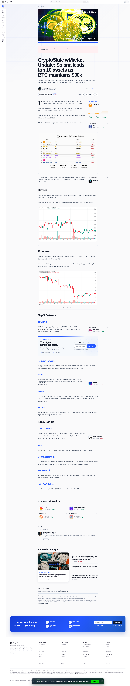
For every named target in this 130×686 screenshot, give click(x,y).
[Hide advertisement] (102, 681)
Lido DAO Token (46, 484)
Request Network (46, 361)
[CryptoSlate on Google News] (16, 649)
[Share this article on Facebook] (86, 94)
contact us (60, 50)
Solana (41, 407)
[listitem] (40, 526)
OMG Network (45, 428)
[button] (3, 40)
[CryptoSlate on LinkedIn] (27, 649)
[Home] (38, 7)
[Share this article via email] (96, 94)
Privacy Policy (46, 670)
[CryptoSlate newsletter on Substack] (19, 649)
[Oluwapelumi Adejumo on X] (43, 539)
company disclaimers (43, 603)
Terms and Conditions (36, 670)
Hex (40, 445)
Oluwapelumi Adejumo (50, 88)
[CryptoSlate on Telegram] (23, 649)
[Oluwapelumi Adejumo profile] (40, 534)
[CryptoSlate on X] (12, 649)
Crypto (42, 55)
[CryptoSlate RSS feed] (12, 652)
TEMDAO (42, 322)
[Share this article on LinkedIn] (93, 94)
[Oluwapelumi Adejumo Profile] (39, 89)
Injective (42, 391)
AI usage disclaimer (63, 591)
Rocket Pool (44, 470)
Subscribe (117, 622)
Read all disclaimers (80, 673)
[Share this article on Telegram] (90, 94)
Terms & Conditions (31, 680)
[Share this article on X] (83, 94)
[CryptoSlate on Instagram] (31, 649)
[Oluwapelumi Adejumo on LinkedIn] (45, 539)
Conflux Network (46, 457)
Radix (40, 374)
